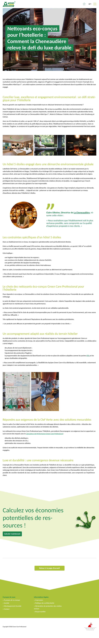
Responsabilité (40, 612)
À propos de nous (9, 597)
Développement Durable (12, 606)
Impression (39, 600)
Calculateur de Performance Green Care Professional (44, 434)
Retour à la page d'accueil (49, 568)
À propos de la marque (12, 600)
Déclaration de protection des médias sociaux (48, 607)
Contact (6, 609)
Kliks (88, 356)
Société (6, 603)
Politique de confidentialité (44, 603)
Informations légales (41, 597)
